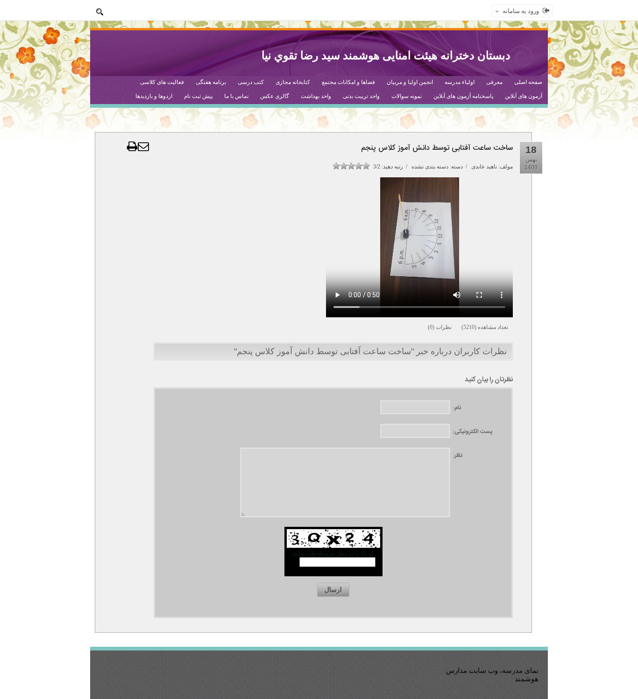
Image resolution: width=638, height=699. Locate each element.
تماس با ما (236, 96)
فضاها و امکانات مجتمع (348, 82)
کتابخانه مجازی (293, 82)
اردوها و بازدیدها (153, 96)
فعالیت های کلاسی (162, 82)
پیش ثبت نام (198, 96)
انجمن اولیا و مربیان (410, 82)
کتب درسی (251, 82)
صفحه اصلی (528, 82)
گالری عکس (274, 96)
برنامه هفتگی (211, 82)
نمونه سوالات (406, 96)
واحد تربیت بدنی (361, 96)
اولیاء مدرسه (460, 82)
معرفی (494, 82)
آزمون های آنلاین (523, 96)
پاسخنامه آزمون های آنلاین (463, 96)
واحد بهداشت (316, 96)
